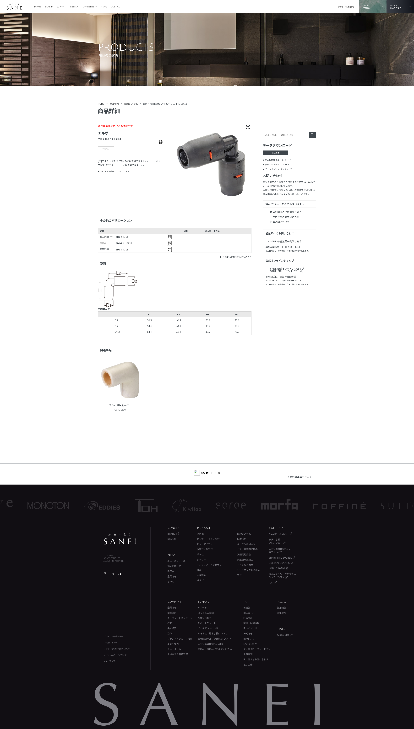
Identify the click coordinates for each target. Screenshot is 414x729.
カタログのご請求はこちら (284, 217)
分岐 (199, 570)
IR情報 (340, 6)
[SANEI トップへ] (120, 538)
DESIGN (74, 7)
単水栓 (200, 554)
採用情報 (349, 6)
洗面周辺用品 (244, 554)
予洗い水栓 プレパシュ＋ (276, 541)
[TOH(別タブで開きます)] (111, 505)
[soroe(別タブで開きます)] (196, 506)
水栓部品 (201, 575)
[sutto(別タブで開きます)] (365, 505)
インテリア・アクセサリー (210, 564)
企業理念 (171, 612)
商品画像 (275, 152)
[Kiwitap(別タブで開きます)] (152, 505)
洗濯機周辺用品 (245, 559)
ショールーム (174, 649)
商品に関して (174, 566)
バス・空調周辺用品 (247, 549)
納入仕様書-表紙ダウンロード (278, 159)
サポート (202, 607)
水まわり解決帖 (277, 568)
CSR (169, 623)
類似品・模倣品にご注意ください (215, 649)
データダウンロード (208, 628)
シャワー (201, 559)
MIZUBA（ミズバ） (279, 533)
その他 (170, 581)
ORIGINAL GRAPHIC (279, 562)
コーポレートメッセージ (179, 617)
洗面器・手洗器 (205, 549)
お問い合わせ (204, 617)
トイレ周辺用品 (245, 564)
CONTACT (116, 7)
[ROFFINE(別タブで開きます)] (304, 505)
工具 (239, 575)
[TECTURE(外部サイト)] (119, 573)
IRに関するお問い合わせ (255, 659)
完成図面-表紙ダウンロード (277, 164)
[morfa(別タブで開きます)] (244, 506)
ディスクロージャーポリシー (257, 649)
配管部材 (241, 538)
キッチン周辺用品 (246, 544)
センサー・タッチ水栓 (208, 538)
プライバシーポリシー (113, 636)
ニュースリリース (176, 560)
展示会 (170, 571)
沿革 (169, 633)
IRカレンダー (250, 638)
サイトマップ (109, 661)
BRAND (49, 7)
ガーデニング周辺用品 (248, 570)
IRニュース (249, 612)
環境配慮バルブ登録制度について (215, 638)
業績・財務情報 (251, 623)
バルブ (200, 580)
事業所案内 (173, 643)
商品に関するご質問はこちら (286, 212)
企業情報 (171, 576)
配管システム (244, 533)
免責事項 (247, 654)
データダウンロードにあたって (278, 169)
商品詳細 (104, 236)
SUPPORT (61, 7)
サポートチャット (207, 623)
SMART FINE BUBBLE (280, 557)
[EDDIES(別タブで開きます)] (67, 505)
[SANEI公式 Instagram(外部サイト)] (105, 573)
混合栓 (200, 533)
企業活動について (279, 222)
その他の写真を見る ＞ (299, 477)
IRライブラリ (250, 628)
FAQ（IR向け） (251, 643)
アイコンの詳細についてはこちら (114, 171)
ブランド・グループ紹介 (179, 638)
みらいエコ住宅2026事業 (210, 643)
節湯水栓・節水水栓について (212, 633)
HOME (37, 7)
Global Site (283, 634)
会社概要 (171, 628)
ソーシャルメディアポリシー (116, 654)
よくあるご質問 (206, 612)
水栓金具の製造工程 (177, 654)
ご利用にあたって (111, 642)
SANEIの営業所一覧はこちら (286, 241)
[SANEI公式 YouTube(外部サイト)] (112, 573)
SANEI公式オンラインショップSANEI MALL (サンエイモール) (287, 270)
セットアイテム (204, 544)
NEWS (103, 7)
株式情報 (247, 633)
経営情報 (247, 617)
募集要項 (281, 612)
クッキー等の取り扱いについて (117, 648)
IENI (271, 582)
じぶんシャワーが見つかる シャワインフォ (282, 575)
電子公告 (247, 664)
